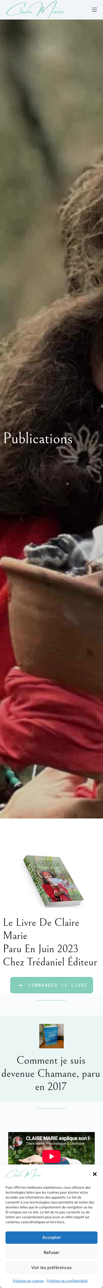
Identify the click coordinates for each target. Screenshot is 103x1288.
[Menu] (94, 9)
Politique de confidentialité (67, 1281)
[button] (95, 1174)
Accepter (51, 1237)
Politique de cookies (28, 1281)
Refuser (51, 1252)
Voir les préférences (51, 1267)
